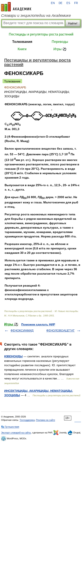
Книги (22, 49)
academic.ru (16, 6)
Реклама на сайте (45, 420)
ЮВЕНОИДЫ (13, 356)
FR (76, 3)
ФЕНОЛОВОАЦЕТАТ (60, 330)
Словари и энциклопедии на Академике (36, 15)
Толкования (22, 41)
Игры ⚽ (60, 49)
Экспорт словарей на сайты (16, 432)
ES (68, 3)
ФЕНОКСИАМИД (22, 330)
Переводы (60, 41)
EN (53, 3)
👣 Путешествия (10, 426)
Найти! (72, 23)
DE (60, 3)
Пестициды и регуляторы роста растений (41, 34)
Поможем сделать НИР (38, 324)
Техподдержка (27, 420)
